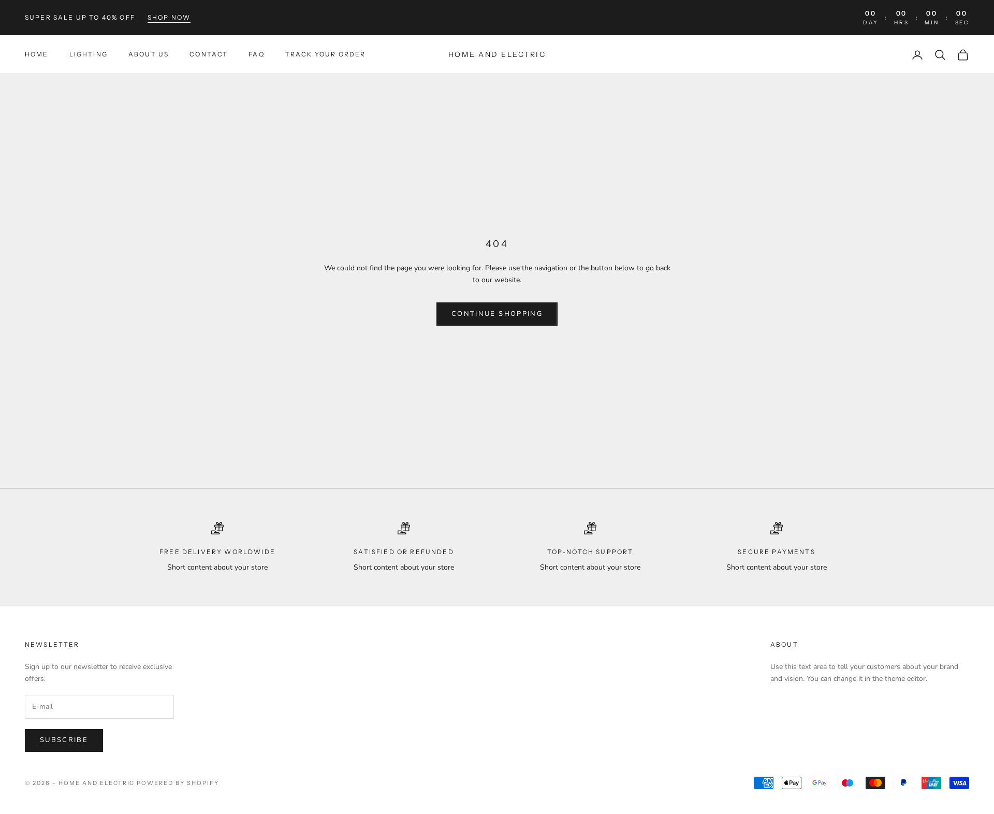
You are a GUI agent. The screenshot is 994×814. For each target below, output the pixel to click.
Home (37, 55)
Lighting (88, 55)
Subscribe (64, 740)
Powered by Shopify (178, 783)
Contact (208, 55)
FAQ (256, 55)
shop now (169, 17)
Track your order (325, 55)
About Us (148, 55)
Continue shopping (497, 313)
